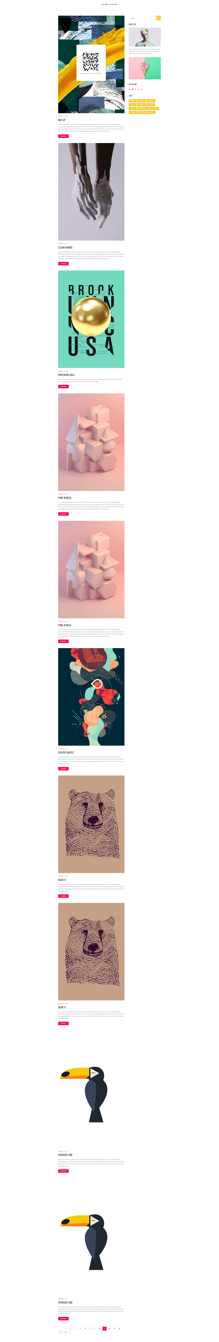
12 (119, 1328)
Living (133, 112)
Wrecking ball (66, 375)
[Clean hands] (91, 144)
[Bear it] (91, 776)
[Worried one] (84, 1031)
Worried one (65, 1155)
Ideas (132, 108)
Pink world (64, 498)
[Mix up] (91, 17)
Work (151, 112)
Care (132, 101)
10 (109, 1328)
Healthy (141, 104)
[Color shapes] (91, 649)
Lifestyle (154, 108)
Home (151, 104)
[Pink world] (91, 394)
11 (114, 1328)
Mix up (61, 120)
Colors (141, 101)
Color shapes (66, 752)
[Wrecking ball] (91, 271)
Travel (142, 112)
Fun (132, 104)
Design (151, 101)
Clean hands (65, 247)
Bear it (62, 880)
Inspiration (143, 108)
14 (65, 1332)
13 (60, 1332)
